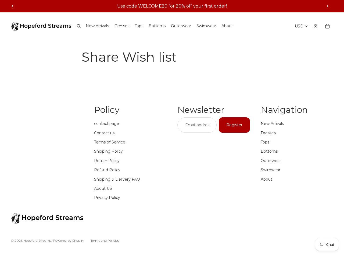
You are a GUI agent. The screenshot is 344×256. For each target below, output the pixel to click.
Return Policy (107, 160)
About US (103, 188)
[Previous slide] (13, 6)
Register (234, 124)
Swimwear (270, 169)
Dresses (268, 133)
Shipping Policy (108, 151)
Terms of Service (109, 142)
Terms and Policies (105, 241)
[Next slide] (327, 6)
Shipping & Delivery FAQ (117, 179)
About (266, 179)
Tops (265, 142)
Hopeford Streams (37, 241)
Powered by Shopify (68, 241)
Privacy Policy (107, 197)
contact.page (106, 123)
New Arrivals (272, 123)
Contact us (104, 133)
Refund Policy (107, 169)
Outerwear (271, 160)
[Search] (79, 26)
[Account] (315, 26)
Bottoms (269, 151)
